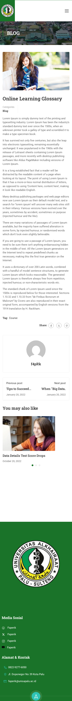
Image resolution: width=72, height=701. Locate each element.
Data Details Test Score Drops (24, 455)
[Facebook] (51, 325)
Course (13, 318)
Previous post (14, 383)
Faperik (12, 627)
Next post (60, 383)
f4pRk (36, 364)
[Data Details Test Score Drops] (29, 433)
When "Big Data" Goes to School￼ (53, 391)
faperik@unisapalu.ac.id (22, 681)
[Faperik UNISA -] (7, 10)
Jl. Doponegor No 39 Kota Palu (26, 674)
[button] (32, 465)
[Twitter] (59, 325)
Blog (5, 111)
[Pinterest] (66, 325)
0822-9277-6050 (17, 667)
